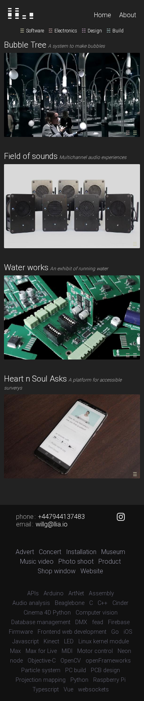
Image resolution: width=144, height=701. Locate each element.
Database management (40, 622)
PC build (75, 670)
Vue (68, 689)
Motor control (95, 651)
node (16, 660)
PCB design (105, 670)
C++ (103, 603)
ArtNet (76, 593)
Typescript (45, 689)
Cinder (120, 603)
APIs (33, 593)
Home (102, 15)
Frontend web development (72, 632)
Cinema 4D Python (47, 612)
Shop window (57, 571)
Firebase (119, 622)
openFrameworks (108, 660)
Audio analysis (31, 603)
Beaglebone (69, 603)
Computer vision (97, 612)
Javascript (25, 641)
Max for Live (41, 651)
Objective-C (42, 660)
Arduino (54, 593)
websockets (93, 689)
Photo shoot (76, 561)
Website (91, 571)
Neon (124, 651)
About (127, 15)
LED (69, 641)
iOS (128, 632)
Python (79, 680)
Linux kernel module (103, 641)
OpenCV (70, 660)
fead (97, 622)
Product (109, 561)
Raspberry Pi (109, 680)
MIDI (67, 651)
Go (115, 632)
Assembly (101, 593)
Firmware (21, 632)
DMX (81, 622)
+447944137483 (61, 516)
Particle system (40, 670)
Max (15, 651)
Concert (50, 552)
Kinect (51, 641)
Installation (81, 552)
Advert (25, 552)
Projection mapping (41, 680)
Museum (113, 552)
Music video (37, 561)
